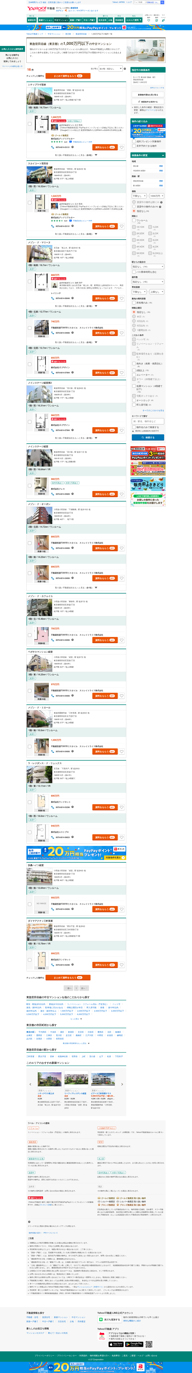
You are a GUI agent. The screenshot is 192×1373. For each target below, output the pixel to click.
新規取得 (74, 7)
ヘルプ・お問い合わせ (147, 1355)
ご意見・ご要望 (128, 1355)
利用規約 (83, 1355)
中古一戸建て (89, 20)
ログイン (59, 10)
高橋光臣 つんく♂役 (153, 2)
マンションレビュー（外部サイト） (90, 1286)
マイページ (151, 109)
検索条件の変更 (140, 155)
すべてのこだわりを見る (153, 410)
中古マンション (61, 20)
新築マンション (46, 20)
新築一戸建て (76, 20)
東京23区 (30, 1031)
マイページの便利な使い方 (12, 66)
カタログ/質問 (132, 20)
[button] (30, 1074)
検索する (150, 437)
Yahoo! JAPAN (118, 2)
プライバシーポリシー (44, 1355)
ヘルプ (129, 2)
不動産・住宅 (32, 1317)
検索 (162, 2)
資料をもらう (104, 147)
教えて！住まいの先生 (58, 1332)
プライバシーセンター (67, 1355)
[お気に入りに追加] (121, 147)
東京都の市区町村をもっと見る (75, 1043)
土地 (110, 20)
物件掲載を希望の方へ (100, 1355)
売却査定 (119, 20)
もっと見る (74, 1018)
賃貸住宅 (32, 20)
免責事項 (116, 1355)
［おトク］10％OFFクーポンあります (82, 10)
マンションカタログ (35, 1332)
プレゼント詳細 (45, 1204)
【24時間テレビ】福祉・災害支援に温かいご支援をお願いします (54, 2)
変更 (161, 166)
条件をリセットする (157, 87)
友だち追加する (112, 1319)
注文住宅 (102, 20)
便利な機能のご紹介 (132, 1320)
